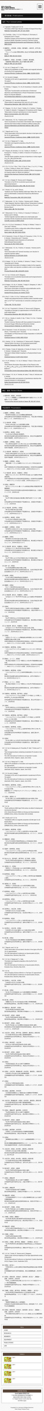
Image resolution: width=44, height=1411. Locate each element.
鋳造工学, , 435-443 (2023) (12, 56)
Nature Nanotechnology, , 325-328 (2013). (17, 382)
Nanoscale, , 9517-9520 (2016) (13, 244)
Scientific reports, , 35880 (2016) (14, 220)
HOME (6, 1330)
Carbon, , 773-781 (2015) (12, 304)
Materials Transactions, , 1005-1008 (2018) (17, 197)
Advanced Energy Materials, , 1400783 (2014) (18, 326)
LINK (5, 1346)
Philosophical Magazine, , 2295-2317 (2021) (18, 104)
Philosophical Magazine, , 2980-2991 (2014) (18, 314)
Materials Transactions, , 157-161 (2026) (16, 31)
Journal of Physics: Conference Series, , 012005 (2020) (22, 137)
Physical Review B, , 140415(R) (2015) (16, 271)
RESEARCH (7, 1333)
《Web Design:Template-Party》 (22, 1409)
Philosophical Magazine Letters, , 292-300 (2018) (19, 186)
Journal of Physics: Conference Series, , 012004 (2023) (22, 83)
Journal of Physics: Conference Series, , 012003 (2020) (22, 147)
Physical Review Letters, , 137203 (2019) (17, 160)
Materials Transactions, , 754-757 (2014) (16, 345)
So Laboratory (19, 1407)
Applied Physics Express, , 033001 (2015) (16, 292)
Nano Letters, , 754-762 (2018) (14, 209)
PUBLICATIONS (8, 1342)
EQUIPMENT (8, 1339)
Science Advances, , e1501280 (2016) (15, 255)
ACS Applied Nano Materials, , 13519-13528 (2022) (19, 96)
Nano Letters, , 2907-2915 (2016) (14, 232)
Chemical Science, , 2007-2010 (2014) (16, 357)
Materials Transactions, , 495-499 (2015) (16, 281)
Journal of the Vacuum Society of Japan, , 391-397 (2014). (22, 401)
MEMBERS (7, 1336)
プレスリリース (8, 116)
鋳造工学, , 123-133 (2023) (12, 63)
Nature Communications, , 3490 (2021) (16, 114)
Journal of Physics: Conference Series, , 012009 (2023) (22, 73)
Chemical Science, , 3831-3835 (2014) (16, 337)
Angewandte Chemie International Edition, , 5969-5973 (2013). (23, 370)
